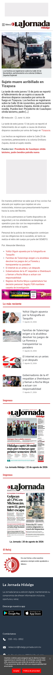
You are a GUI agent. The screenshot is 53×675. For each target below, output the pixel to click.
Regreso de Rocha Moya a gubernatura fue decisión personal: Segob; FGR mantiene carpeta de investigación (26, 284)
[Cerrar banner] (50, 659)
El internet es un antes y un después (23, 268)
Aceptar (16, 671)
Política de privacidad (31, 671)
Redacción (8, 118)
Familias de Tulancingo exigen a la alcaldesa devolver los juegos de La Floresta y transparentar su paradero (27, 261)
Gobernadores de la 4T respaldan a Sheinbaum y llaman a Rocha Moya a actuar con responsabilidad (28, 274)
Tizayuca (45, 130)
